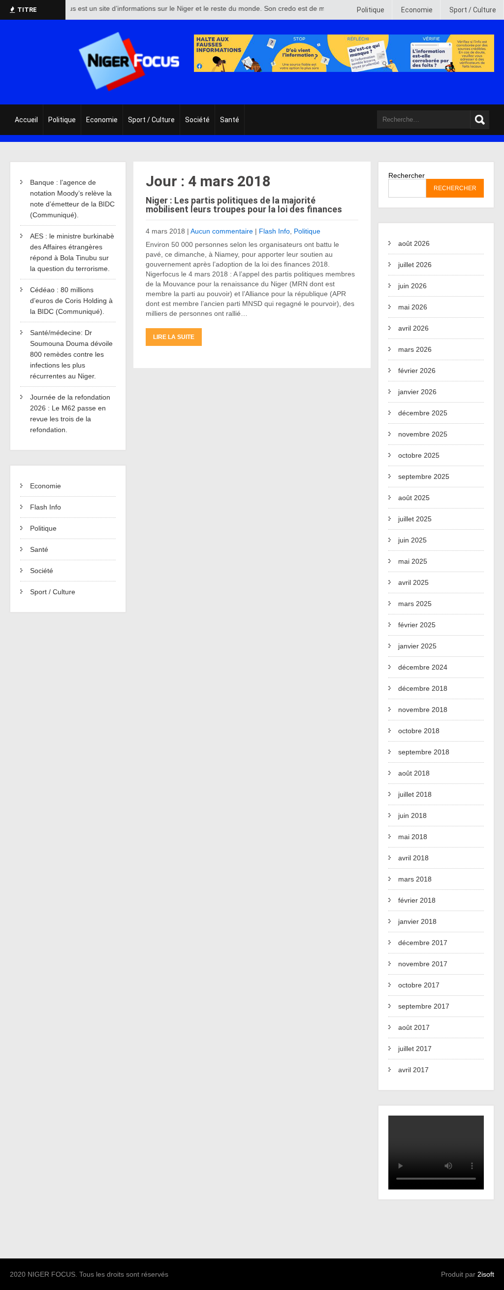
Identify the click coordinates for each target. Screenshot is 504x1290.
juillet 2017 (415, 1048)
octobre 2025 (419, 455)
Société (197, 120)
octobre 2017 (419, 985)
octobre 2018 (419, 731)
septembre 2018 (423, 752)
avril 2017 (413, 1070)
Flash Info (45, 507)
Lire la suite (173, 337)
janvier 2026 (417, 392)
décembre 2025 (422, 413)
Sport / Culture (472, 10)
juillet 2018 (415, 794)
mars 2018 (415, 879)
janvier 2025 (417, 646)
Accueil (26, 120)
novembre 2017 (422, 964)
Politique (370, 10)
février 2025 (417, 625)
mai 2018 (412, 837)
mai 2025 (412, 561)
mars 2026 (415, 349)
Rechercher (406, 175)
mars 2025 (415, 604)
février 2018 (417, 900)
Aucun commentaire (221, 231)
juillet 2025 (415, 519)
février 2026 (417, 370)
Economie (417, 10)
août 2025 (414, 498)
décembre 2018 (422, 688)
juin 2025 (412, 540)
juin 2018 (412, 815)
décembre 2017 (422, 943)
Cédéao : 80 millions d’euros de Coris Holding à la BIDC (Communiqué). (71, 300)
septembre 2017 (423, 1006)
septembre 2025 (423, 476)
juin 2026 (412, 286)
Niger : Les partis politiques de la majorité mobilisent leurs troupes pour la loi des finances (244, 204)
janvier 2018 (417, 921)
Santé (229, 120)
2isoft (485, 1274)
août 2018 (414, 773)
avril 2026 (413, 328)
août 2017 (414, 1027)
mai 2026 (412, 307)
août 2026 (414, 243)
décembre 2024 (422, 667)
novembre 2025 (422, 434)
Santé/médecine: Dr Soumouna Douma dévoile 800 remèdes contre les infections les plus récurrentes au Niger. (71, 354)
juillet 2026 (415, 265)
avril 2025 (413, 582)
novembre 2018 (422, 709)
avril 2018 (413, 858)
